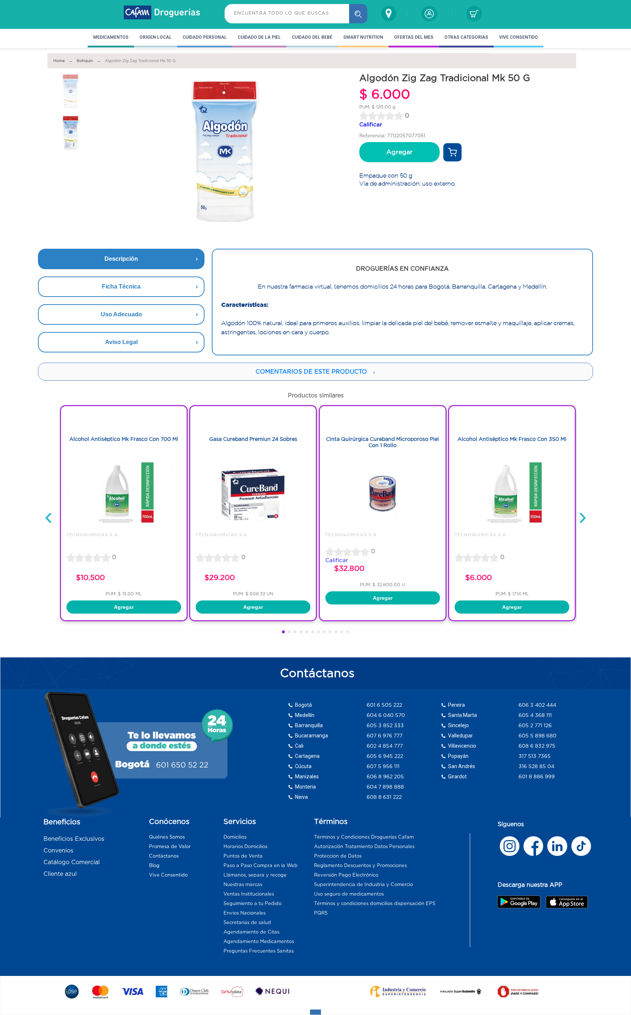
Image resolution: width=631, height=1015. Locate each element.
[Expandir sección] (315, 1012)
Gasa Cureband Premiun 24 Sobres (253, 439)
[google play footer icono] (521, 902)
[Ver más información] (452, 152)
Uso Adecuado (121, 314)
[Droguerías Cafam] (162, 13)
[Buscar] (358, 13)
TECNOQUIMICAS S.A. (93, 535)
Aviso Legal (121, 342)
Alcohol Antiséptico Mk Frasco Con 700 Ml (123, 439)
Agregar (399, 152)
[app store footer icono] (566, 902)
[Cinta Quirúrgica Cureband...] (382, 529)
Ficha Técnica (121, 286)
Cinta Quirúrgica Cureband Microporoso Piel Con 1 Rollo (382, 442)
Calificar (370, 124)
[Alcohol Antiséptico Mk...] (123, 529)
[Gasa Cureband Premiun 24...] (253, 529)
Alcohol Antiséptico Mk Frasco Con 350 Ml (512, 439)
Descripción (121, 259)
